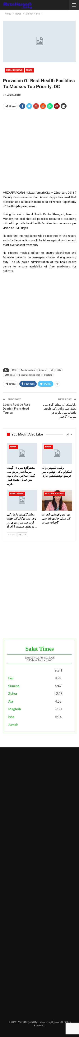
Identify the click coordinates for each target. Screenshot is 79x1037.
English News (14, 70)
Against (42, 370)
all (52, 370)
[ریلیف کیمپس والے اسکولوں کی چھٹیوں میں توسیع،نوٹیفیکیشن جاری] (57, 453)
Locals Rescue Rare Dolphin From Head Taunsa (16, 408)
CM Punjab (10, 375)
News (29, 70)
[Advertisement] (39, 151)
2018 (14, 370)
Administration (28, 370)
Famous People (54, 493)
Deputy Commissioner (29, 375)
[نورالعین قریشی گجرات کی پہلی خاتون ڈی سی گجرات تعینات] (57, 500)
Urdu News (17, 493)
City (59, 370)
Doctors (48, 375)
